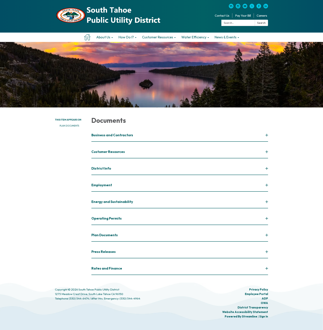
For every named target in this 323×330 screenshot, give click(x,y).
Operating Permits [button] (106, 218)
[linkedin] (265, 7)
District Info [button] (101, 168)
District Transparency (253, 307)
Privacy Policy (258, 289)
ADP (265, 298)
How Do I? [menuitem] (126, 37)
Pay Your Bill (243, 15)
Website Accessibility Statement (245, 312)
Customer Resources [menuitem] (157, 37)
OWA (264, 303)
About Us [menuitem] (103, 37)
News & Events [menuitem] (225, 37)
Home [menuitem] (87, 37)
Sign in (263, 316)
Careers (262, 15)
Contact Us (222, 15)
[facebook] (258, 7)
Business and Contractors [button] (112, 135)
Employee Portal (256, 294)
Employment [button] (101, 185)
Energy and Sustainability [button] (112, 202)
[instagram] (238, 7)
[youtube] (245, 7)
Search (261, 23)
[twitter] (252, 7)
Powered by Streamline (241, 316)
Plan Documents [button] (104, 235)
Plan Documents (69, 125)
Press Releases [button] (103, 252)
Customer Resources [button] (108, 152)
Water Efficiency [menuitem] (193, 37)
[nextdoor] (231, 7)
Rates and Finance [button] (106, 268)
